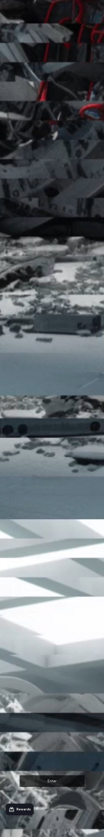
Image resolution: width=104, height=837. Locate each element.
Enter (52, 781)
